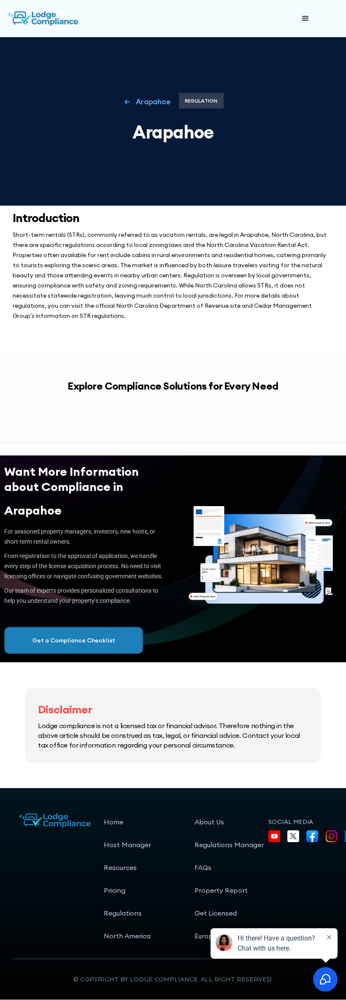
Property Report (221, 890)
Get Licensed (216, 913)
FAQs (203, 867)
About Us (209, 821)
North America (127, 935)
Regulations (123, 913)
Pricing (114, 890)
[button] (305, 18)
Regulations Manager (229, 844)
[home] (71, 18)
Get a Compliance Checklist (73, 640)
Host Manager (127, 844)
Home (113, 821)
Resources (120, 867)
